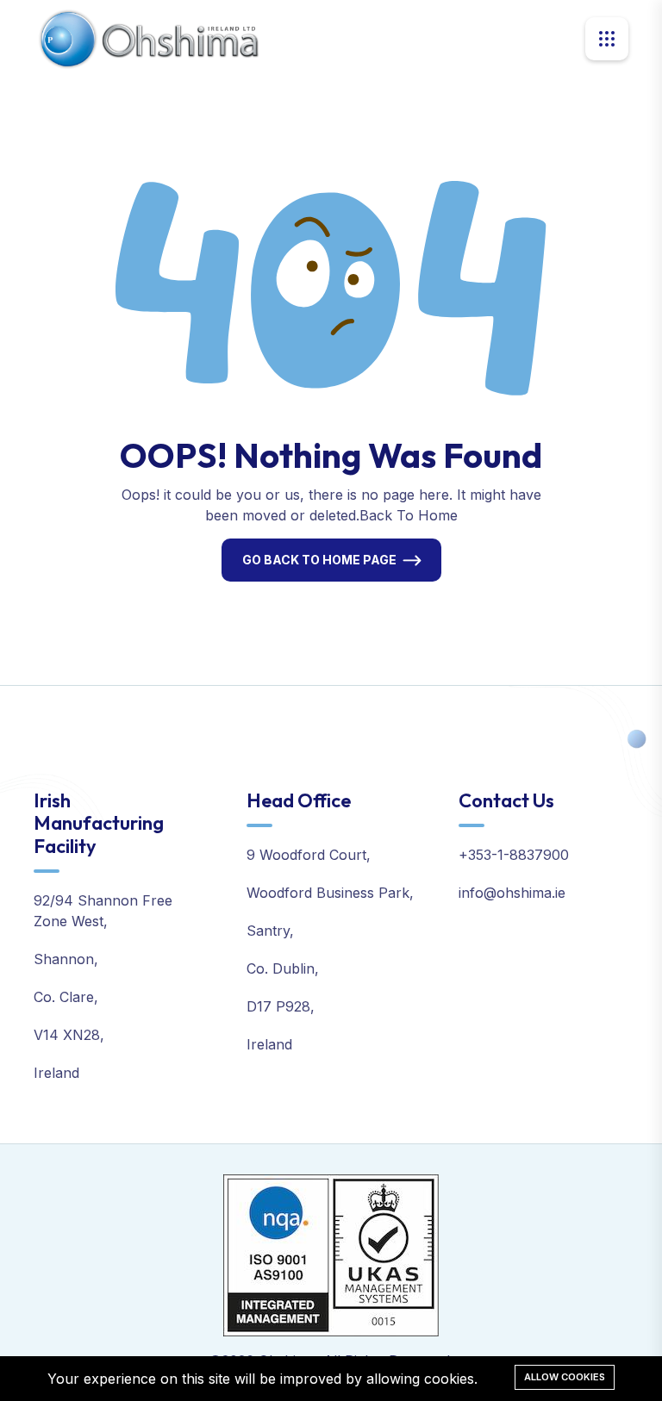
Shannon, (66, 959)
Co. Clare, (66, 997)
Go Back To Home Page (319, 559)
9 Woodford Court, (309, 854)
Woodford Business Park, (330, 892)
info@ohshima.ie (512, 892)
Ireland (56, 1072)
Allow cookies (564, 1377)
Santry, (270, 930)
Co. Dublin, (283, 968)
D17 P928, (281, 1006)
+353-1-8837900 (514, 854)
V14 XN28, (69, 1034)
